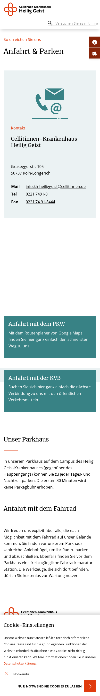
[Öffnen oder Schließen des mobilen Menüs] (6, 24)
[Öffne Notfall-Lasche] (94, 53)
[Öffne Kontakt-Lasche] (94, 42)
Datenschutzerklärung (20, 663)
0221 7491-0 (37, 194)
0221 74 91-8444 (40, 202)
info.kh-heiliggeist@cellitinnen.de (56, 186)
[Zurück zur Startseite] (29, 9)
